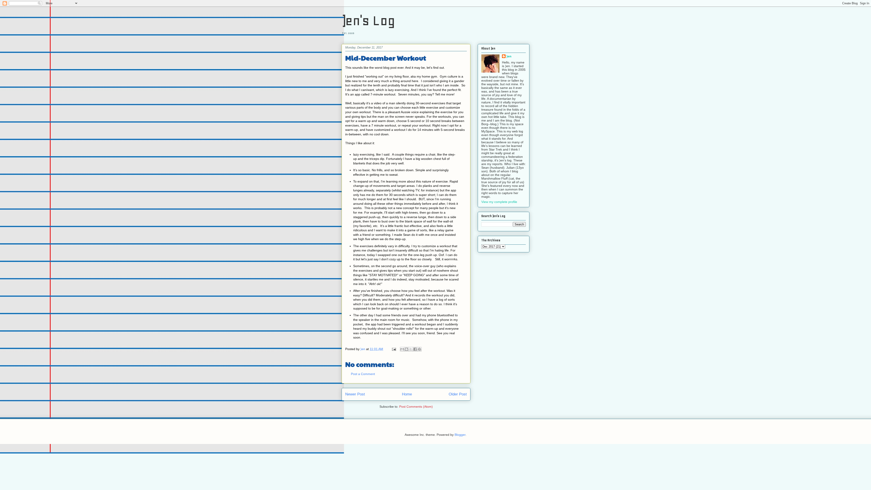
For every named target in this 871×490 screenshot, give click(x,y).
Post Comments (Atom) (416, 406)
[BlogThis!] (406, 349)
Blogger (460, 434)
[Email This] (402, 349)
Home (407, 394)
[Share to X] (411, 349)
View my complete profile (499, 202)
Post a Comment (363, 374)
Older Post (458, 394)
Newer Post (355, 394)
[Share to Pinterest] (419, 349)
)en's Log (368, 20)
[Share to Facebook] (415, 349)
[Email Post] (393, 349)
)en (508, 56)
